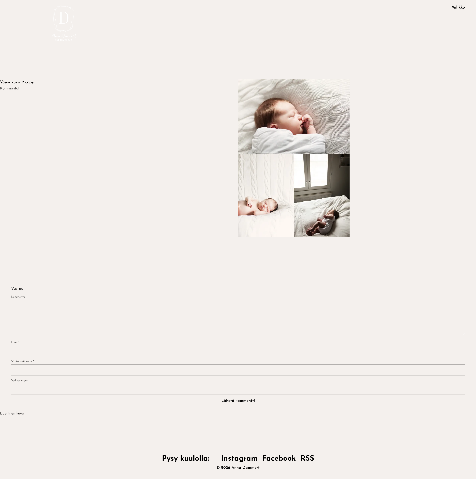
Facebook (279, 458)
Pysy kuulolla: (189, 458)
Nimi (15, 342)
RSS (307, 458)
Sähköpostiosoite (22, 361)
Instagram (239, 458)
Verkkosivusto (19, 380)
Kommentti (19, 296)
